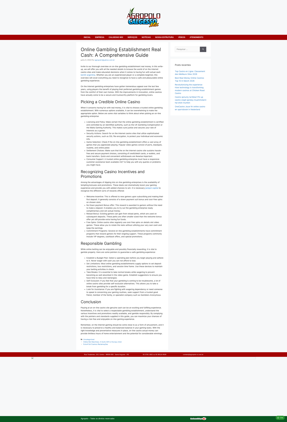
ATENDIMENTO (196, 37)
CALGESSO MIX (116, 37)
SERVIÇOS (132, 37)
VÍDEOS (181, 37)
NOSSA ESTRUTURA (164, 37)
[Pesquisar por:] (187, 49)
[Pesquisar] (203, 49)
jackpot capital (151, 188)
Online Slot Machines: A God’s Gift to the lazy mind (102, 342)
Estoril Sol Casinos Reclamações (95, 344)
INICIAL (87, 37)
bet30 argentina (88, 75)
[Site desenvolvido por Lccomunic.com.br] (198, 419)
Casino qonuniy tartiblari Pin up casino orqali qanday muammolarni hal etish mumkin (190, 100)
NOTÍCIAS (146, 37)
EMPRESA (99, 37)
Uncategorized (88, 339)
